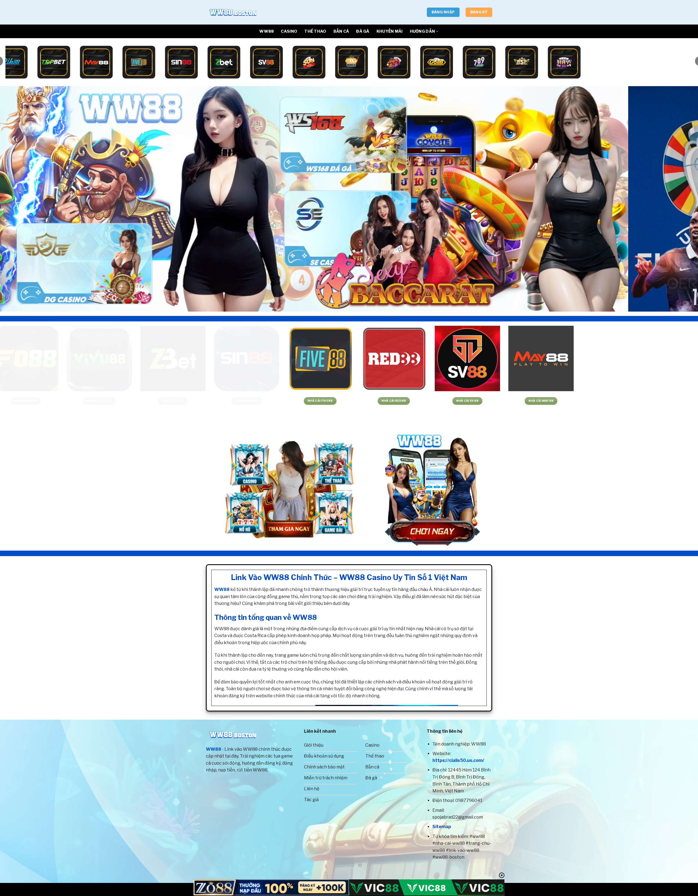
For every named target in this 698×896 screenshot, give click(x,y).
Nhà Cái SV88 (69, 401)
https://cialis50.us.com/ (458, 760)
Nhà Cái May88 (142, 401)
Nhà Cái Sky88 (290, 401)
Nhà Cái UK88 (216, 401)
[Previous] (21, 198)
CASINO (289, 31)
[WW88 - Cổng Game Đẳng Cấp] (233, 12)
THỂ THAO (315, 31)
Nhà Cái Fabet (658, 401)
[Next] (677, 198)
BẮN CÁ (341, 31)
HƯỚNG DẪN (422, 31)
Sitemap (441, 826)
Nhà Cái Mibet (363, 401)
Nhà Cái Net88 (584, 401)
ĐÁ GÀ (362, 31)
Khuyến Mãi (390, 31)
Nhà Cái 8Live (437, 401)
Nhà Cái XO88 (511, 401)
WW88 (266, 31)
